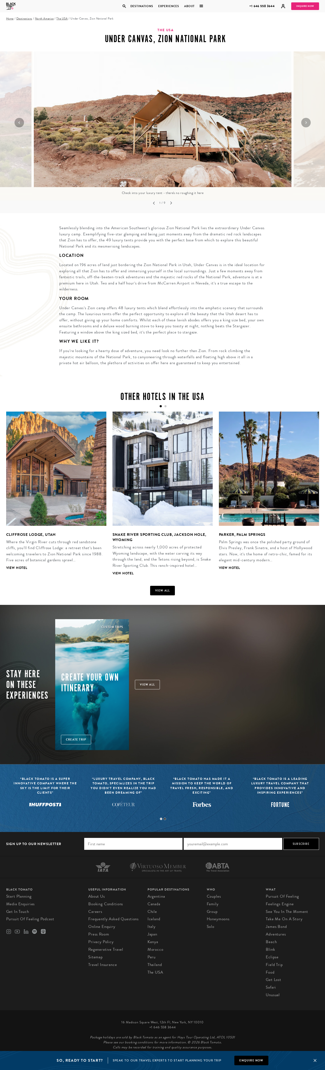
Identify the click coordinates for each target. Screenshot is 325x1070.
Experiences (168, 6)
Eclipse (272, 957)
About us (96, 896)
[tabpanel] (53, 494)
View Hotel (17, 567)
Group (212, 912)
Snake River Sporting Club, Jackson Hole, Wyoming (159, 537)
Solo (210, 927)
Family (213, 904)
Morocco (155, 949)
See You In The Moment (287, 912)
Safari (271, 987)
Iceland (154, 919)
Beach (271, 942)
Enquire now (251, 1060)
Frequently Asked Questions (113, 919)
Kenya (153, 942)
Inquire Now (305, 6)
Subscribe (301, 844)
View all (162, 590)
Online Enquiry (101, 927)
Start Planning (19, 896)
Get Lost (273, 980)
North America (44, 19)
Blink (270, 949)
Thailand (155, 965)
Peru (152, 957)
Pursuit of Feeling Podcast (30, 919)
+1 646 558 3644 (262, 6)
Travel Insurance (102, 965)
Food (270, 972)
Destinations (141, 6)
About (189, 6)
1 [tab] (161, 819)
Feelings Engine (280, 904)
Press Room (98, 934)
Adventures (276, 934)
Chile (152, 912)
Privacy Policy (101, 942)
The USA (62, 19)
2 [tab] (165, 819)
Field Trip (274, 965)
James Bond (276, 927)
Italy (152, 927)
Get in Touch (17, 912)
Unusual (273, 995)
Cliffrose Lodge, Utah (31, 534)
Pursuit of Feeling (282, 896)
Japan (152, 934)
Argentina (156, 896)
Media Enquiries (20, 904)
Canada (154, 904)
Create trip (76, 739)
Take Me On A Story (284, 919)
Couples (214, 896)
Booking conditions (105, 904)
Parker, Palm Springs (242, 534)
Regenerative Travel (105, 949)
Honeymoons (218, 919)
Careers (95, 912)
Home (10, 19)
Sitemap (95, 957)
